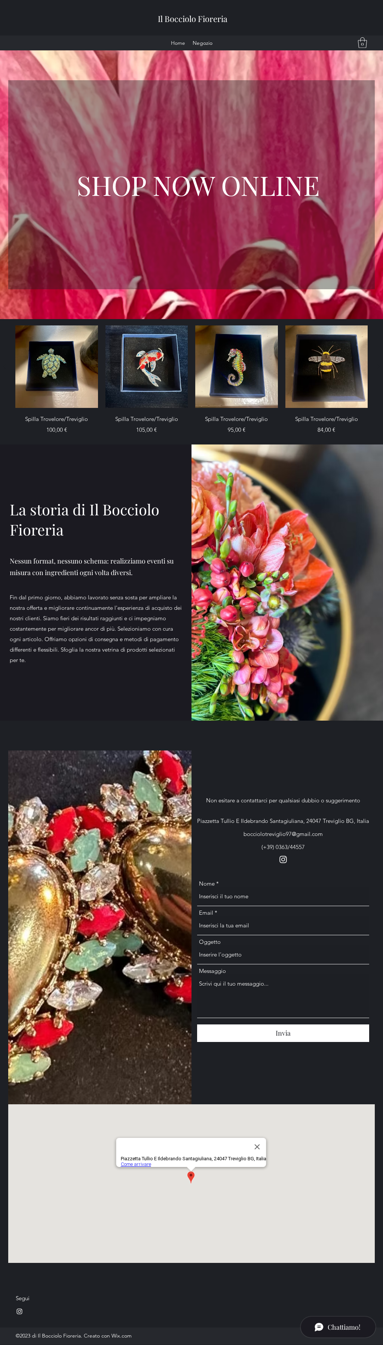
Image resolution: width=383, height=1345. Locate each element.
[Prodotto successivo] (378, 366)
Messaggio (212, 971)
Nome (207, 883)
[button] (362, 42)
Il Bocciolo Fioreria (192, 18)
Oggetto (210, 942)
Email (206, 912)
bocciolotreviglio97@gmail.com (283, 833)
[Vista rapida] (56, 366)
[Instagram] (283, 859)
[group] (191, 380)
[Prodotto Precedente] (4, 366)
